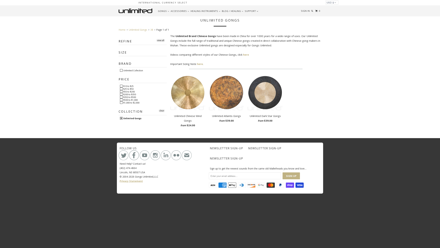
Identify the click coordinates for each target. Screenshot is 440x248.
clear (161, 110)
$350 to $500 (129, 97)
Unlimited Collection (133, 70)
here (246, 54)
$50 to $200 (129, 91)
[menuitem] (163, 11)
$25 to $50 (128, 88)
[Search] (312, 11)
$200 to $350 (129, 94)
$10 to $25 (128, 86)
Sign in (305, 10)
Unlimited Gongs (132, 118)
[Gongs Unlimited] (136, 11)
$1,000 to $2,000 (131, 102)
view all (160, 40)
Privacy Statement (131, 181)
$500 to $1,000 (130, 100)
